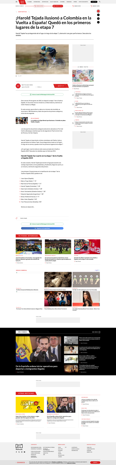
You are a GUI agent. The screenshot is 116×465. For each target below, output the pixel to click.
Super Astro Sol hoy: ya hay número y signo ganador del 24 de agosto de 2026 (27, 417)
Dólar (76, 101)
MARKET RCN (89, 452)
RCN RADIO (60, 450)
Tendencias (69, 1)
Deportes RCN (45, 1)
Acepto (95, 462)
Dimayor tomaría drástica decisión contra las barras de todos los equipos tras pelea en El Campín (84, 123)
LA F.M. (59, 452)
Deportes (22, 11)
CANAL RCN (94, 1)
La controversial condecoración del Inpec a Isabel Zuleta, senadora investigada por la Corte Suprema (89, 348)
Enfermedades (84, 397)
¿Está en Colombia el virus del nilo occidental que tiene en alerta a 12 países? (89, 401)
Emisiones (20, 6)
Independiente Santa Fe (50, 255)
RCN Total (60, 448)
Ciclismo (76, 255)
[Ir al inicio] (22, 2)
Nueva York (84, 408)
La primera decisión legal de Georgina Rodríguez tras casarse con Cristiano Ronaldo (90, 422)
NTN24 (59, 447)
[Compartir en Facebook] (98, 15)
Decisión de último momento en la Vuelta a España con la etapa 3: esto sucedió (85, 258)
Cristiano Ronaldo (85, 419)
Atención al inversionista (34, 457)
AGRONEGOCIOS (75, 450)
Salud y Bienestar (54, 1)
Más (95, 332)
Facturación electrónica (48, 447)
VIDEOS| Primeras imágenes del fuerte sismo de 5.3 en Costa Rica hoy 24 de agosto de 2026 (84, 95)
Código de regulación (35, 451)
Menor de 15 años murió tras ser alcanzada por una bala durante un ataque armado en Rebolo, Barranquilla (89, 339)
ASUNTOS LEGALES (75, 448)
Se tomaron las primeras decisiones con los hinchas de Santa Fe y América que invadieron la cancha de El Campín (58, 259)
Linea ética (45, 453)
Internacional (37, 1)
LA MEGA (60, 456)
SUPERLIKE (89, 450)
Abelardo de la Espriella (53, 414)
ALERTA (59, 453)
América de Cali (19, 255)
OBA (44, 454)
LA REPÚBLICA (74, 447)
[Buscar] (99, 2)
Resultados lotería (20, 414)
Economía (62, 1)
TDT (66, 447)
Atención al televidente (36, 448)
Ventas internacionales (48, 451)
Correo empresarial (35, 453)
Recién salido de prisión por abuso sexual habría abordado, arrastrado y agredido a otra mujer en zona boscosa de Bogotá (83, 113)
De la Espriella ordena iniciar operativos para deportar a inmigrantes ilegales (36, 367)
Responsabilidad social (36, 447)
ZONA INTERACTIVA (91, 448)
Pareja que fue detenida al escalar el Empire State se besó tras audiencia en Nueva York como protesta (90, 412)
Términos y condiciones (57, 462)
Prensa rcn (33, 454)
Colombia (29, 1)
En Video (22, 332)
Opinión (75, 1)
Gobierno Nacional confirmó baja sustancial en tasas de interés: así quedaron (83, 86)
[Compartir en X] (98, 18)
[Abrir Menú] (16, 2)
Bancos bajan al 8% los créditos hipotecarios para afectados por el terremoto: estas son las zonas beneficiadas (87, 358)
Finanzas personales (77, 83)
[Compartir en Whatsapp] (98, 22)
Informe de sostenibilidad (46, 449)
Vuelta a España (23, 218)
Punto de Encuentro (83, 1)
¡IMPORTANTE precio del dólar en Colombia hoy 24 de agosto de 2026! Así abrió (83, 104)
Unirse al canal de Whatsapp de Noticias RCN (43, 94)
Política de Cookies (71, 463)
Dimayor (77, 119)
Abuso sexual (78, 110)
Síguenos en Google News (43, 228)
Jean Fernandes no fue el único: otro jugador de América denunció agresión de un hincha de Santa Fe (29, 259)
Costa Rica (77, 91)
